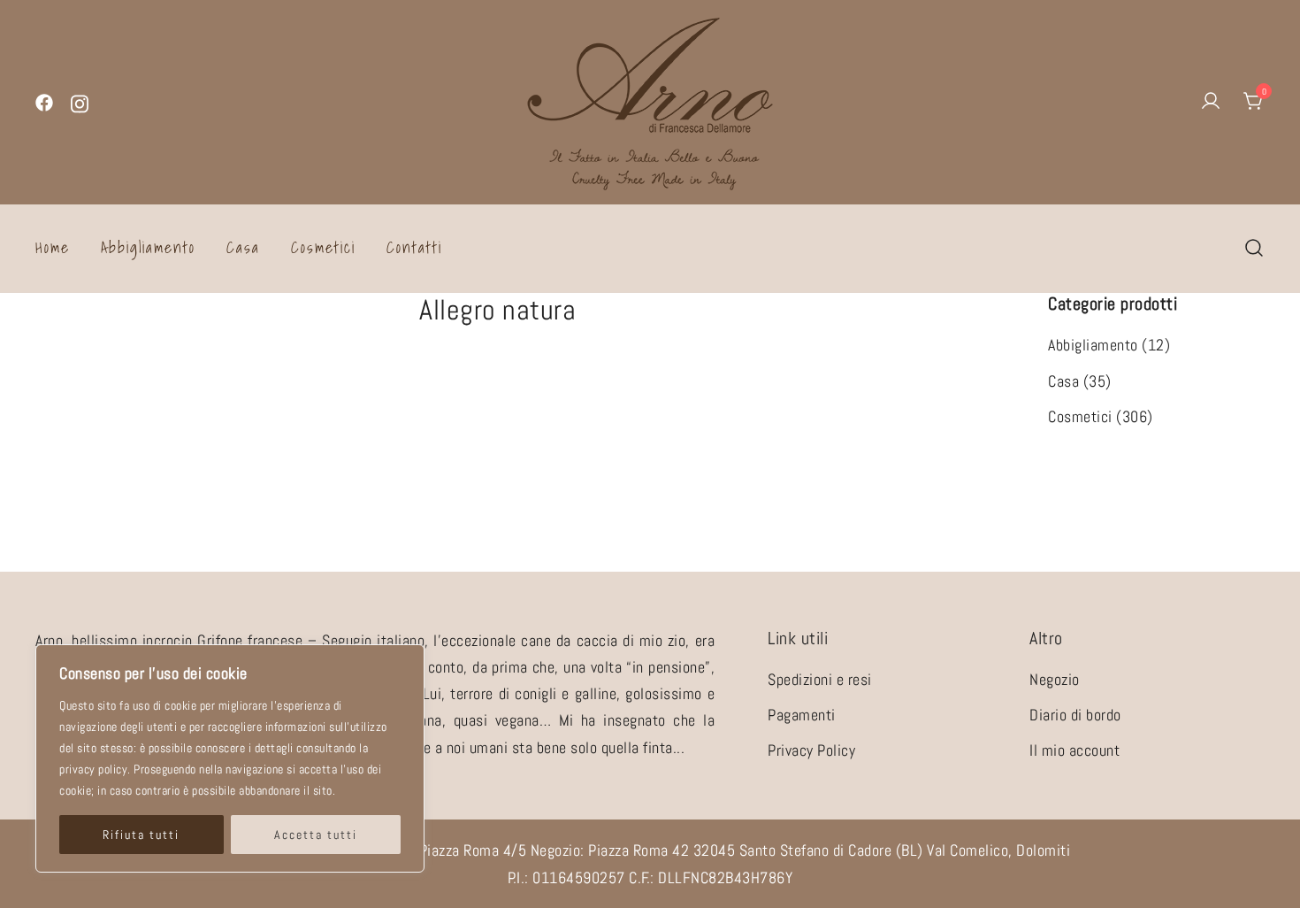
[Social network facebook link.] (44, 101)
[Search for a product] (1254, 248)
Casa (243, 247)
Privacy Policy (811, 750)
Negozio (1054, 679)
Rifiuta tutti (141, 835)
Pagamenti (802, 714)
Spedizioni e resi (820, 679)
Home (52, 247)
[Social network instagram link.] (79, 101)
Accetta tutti (315, 835)
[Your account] (1210, 102)
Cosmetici (323, 247)
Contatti (414, 247)
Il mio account (1074, 750)
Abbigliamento (148, 247)
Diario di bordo (1075, 714)
